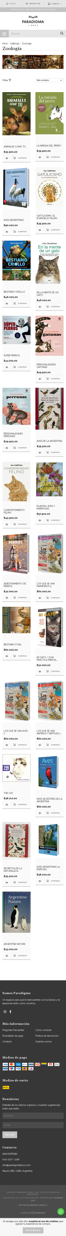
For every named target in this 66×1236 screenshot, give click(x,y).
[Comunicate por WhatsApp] (60, 1211)
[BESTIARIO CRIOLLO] (7, 303)
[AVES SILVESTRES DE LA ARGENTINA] (40, 813)
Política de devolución (46, 1036)
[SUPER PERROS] (7, 367)
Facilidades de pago (12, 1036)
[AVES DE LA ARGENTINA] (40, 452)
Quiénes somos (43, 1041)
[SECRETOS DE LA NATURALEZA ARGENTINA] (7, 882)
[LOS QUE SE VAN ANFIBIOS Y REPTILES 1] (40, 745)
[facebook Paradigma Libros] (10, 1012)
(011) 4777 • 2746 (10, 1159)
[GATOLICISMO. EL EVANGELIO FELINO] (40, 230)
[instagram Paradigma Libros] (5, 1012)
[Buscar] (62, 33)
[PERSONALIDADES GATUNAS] (40, 378)
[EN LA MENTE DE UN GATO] (40, 306)
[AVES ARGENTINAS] (7, 231)
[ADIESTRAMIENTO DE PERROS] (7, 597)
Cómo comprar (43, 1030)
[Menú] (4, 33)
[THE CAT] (7, 804)
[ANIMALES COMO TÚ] (7, 158)
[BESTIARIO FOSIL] (7, 656)
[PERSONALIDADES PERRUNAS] (7, 448)
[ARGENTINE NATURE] (7, 955)
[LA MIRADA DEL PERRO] (40, 157)
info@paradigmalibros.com (16, 1165)
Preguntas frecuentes (13, 1030)
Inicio (5, 43)
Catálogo (15, 43)
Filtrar (5, 80)
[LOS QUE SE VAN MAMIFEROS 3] (40, 598)
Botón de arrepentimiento (33, 1205)
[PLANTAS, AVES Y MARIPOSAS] (40, 520)
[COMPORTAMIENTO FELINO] (7, 524)
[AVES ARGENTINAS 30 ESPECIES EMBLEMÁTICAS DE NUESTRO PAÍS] (40, 881)
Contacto (7, 1041)
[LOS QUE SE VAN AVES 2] (7, 745)
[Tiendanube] (33, 1214)
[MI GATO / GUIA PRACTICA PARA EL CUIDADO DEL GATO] (40, 671)
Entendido (33, 1230)
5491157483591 (9, 1153)
